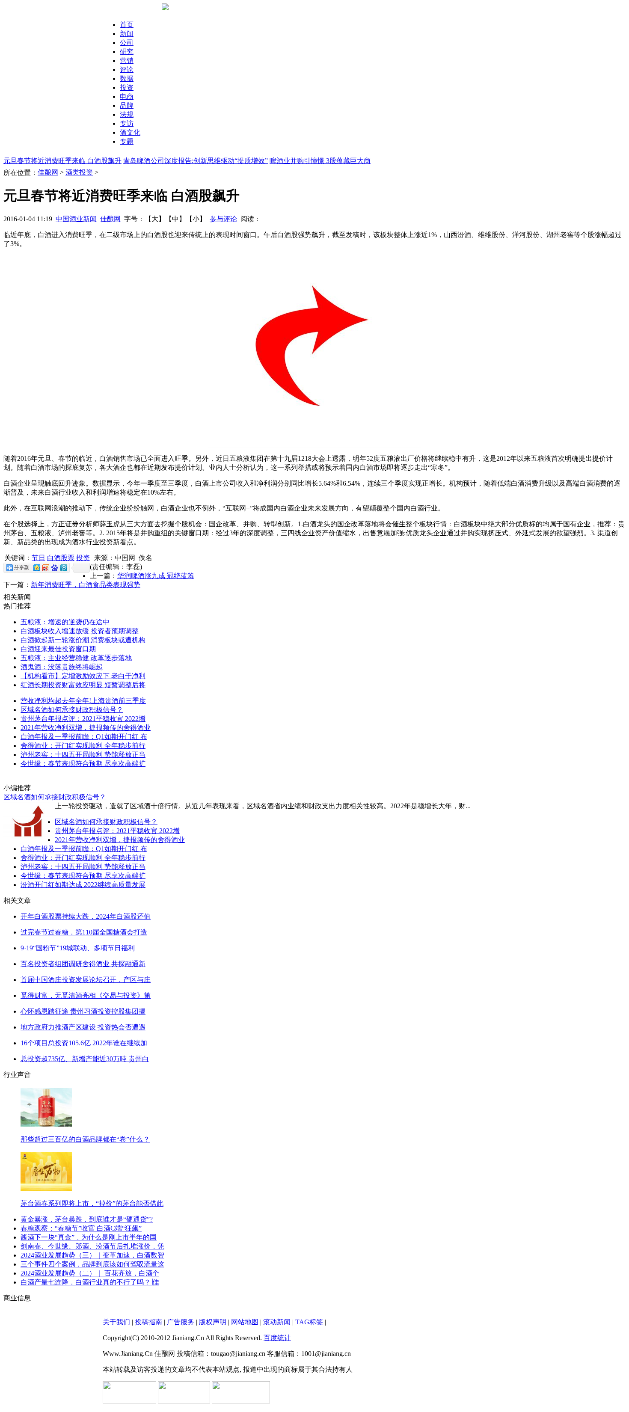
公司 (127, 42)
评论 (127, 69)
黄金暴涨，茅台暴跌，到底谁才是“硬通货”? (87, 1219)
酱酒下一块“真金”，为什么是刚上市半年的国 (89, 1237)
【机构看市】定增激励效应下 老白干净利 (83, 675)
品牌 (127, 105)
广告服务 (180, 1322)
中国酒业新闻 (76, 218)
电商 (127, 96)
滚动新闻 (277, 1322)
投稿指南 (148, 1322)
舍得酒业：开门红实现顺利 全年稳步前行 (83, 745)
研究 (127, 51)
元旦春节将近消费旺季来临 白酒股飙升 (62, 160)
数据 (127, 78)
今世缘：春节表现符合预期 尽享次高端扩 (83, 763)
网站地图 (244, 1322)
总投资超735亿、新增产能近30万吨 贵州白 (85, 1058)
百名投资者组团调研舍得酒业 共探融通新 (83, 963)
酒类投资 (79, 172)
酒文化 (130, 132)
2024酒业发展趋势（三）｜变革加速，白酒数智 (92, 1255)
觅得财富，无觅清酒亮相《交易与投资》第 (86, 995)
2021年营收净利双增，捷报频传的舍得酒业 (86, 727)
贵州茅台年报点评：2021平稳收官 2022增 (83, 718)
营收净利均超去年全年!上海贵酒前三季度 (83, 700)
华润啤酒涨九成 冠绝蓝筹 (155, 575)
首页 (127, 24)
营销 (127, 60)
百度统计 (277, 1337)
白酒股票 (60, 557)
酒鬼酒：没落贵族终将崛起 (62, 666)
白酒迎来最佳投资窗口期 (58, 649)
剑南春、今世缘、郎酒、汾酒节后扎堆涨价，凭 (92, 1246)
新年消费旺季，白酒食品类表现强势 (85, 584)
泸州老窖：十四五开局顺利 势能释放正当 (83, 754)
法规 (127, 114)
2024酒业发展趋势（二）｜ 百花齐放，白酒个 (90, 1273)
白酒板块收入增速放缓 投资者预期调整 (80, 631)
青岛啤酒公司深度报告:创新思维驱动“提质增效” (195, 160)
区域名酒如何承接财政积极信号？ (72, 709)
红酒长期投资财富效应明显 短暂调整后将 (83, 684)
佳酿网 (48, 172)
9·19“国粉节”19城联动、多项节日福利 (78, 948)
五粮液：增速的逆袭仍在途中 (65, 622)
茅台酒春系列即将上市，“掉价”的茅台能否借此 (92, 1203)
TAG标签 (309, 1322)
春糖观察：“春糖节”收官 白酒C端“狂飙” (81, 1228)
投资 (127, 87)
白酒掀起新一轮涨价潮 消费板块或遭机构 (83, 640)
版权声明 (212, 1322)
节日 (38, 557)
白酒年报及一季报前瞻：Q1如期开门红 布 (84, 736)
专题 (127, 141)
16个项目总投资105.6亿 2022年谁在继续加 (84, 1043)
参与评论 (223, 218)
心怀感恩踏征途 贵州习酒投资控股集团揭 (83, 1011)
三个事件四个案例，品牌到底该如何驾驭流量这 (92, 1264)
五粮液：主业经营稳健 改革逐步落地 (76, 658)
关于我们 (116, 1322)
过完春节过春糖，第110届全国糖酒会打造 (84, 932)
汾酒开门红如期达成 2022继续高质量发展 (83, 884)
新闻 (127, 33)
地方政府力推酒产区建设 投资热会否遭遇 (83, 1027)
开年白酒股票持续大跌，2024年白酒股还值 (86, 916)
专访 (127, 123)
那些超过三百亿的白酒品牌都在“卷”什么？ (85, 1139)
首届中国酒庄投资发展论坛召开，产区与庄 (86, 979)
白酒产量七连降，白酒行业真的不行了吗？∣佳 (90, 1282)
